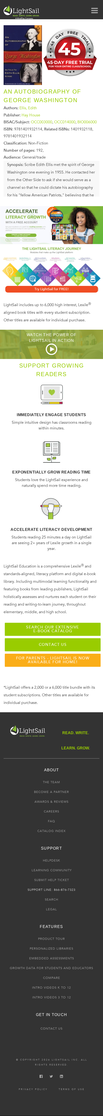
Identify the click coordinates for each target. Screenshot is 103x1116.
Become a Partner (51, 792)
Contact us (53, 644)
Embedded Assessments (51, 958)
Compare (51, 978)
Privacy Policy (33, 1089)
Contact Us (51, 1029)
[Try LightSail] (70, 78)
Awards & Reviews (51, 802)
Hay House (31, 115)
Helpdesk (51, 860)
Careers (51, 811)
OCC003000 (41, 122)
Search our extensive (52, 629)
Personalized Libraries (51, 949)
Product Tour (51, 939)
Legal (51, 909)
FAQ (51, 821)
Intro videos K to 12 (51, 988)
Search (51, 900)
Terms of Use (72, 1089)
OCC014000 (64, 122)
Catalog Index (51, 831)
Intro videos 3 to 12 (51, 997)
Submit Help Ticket (51, 880)
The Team (51, 782)
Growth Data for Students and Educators (51, 968)
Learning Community (52, 870)
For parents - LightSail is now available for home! (53, 660)
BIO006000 (87, 122)
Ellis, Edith (28, 108)
